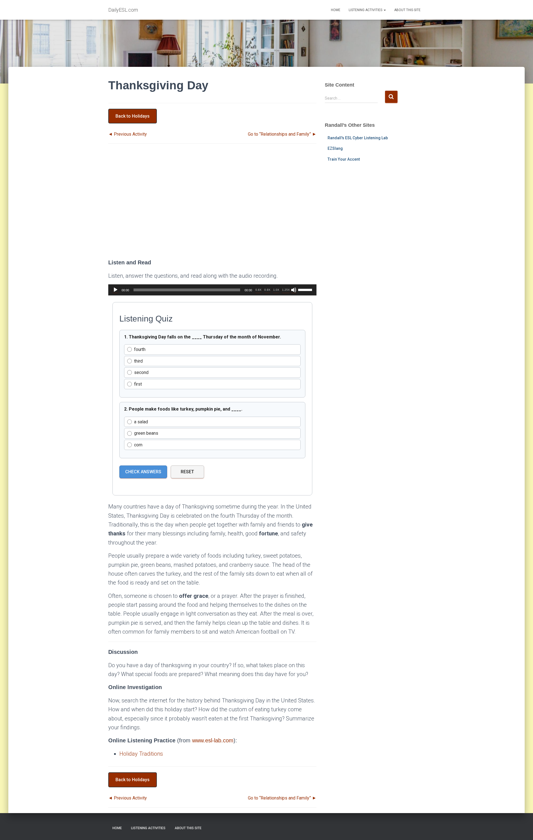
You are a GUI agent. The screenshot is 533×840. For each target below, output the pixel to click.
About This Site (407, 10)
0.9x (267, 289)
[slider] (306, 289)
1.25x (286, 289)
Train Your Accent (344, 159)
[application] (212, 289)
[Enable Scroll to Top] (522, 829)
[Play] (115, 290)
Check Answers (143, 471)
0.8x (258, 289)
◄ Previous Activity (127, 134)
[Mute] (293, 290)
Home (335, 10)
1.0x (276, 289)
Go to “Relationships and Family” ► (282, 134)
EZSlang (335, 148)
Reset (187, 471)
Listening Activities (366, 10)
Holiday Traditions (141, 753)
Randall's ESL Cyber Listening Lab (358, 138)
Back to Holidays (132, 116)
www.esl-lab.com (212, 740)
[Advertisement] (212, 206)
